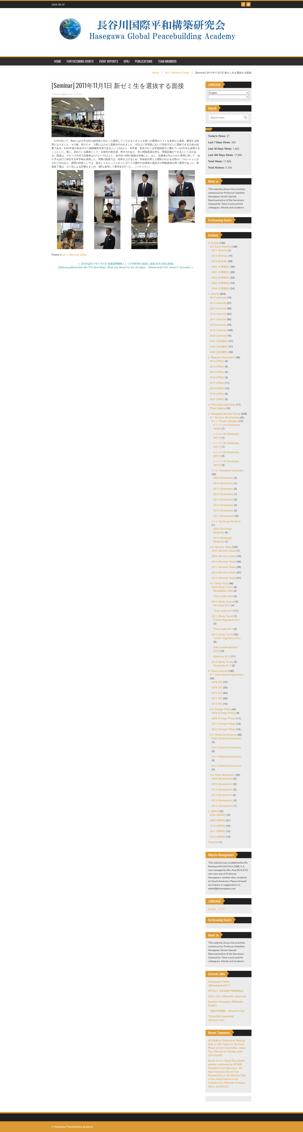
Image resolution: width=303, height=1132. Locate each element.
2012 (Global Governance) (226, 765)
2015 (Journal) (218, 308)
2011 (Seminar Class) (177, 72)
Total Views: (215, 161)
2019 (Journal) (218, 330)
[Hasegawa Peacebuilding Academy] (150, 32)
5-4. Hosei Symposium (222, 774)
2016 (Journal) (218, 313)
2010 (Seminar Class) (224, 561)
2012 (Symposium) (222, 800)
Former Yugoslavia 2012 (227, 638)
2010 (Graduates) (223, 483)
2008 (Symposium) (222, 778)
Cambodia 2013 (222, 665)
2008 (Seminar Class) (224, 550)
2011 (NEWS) (217, 831)
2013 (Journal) (218, 297)
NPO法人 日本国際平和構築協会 (226, 990)
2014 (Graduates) (223, 505)
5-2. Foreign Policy (220, 709)
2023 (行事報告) (221, 283)
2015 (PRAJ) (217, 372)
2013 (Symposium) (222, 805)
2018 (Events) (219, 255)
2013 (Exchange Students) (222, 539)
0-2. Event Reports (220, 246)
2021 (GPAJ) (217, 399)
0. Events (213, 243)
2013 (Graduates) (223, 499)
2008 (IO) (217, 682)
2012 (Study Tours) (222, 634)
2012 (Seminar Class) (224, 572)
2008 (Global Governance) (226, 738)
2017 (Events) (219, 250)
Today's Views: (217, 136)
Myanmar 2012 (221, 656)
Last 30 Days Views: (220, 148)
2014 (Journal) (218, 303)
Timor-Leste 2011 (223, 629)
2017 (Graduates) (223, 516)
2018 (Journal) (218, 324)
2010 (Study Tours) (222, 601)
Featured (213, 842)
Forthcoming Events (80, 61)
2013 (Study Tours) (222, 661)
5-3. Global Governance (223, 734)
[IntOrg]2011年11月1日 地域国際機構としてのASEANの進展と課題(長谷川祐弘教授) (126, 263)
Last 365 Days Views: (221, 155)
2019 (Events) (219, 261)
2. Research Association (221, 357)
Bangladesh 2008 (223, 590)
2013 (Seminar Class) (224, 578)
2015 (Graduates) (223, 510)
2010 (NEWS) (217, 825)
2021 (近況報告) (219, 341)
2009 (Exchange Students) (222, 530)
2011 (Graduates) (223, 488)
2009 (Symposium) (222, 784)
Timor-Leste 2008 (223, 596)
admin (64, 94)
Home (155, 72)
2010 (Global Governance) (226, 747)
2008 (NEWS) (217, 815)
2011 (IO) (217, 698)
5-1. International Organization (227, 674)
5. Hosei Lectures (218, 671)
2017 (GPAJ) (217, 382)
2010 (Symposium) (222, 789)
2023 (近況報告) (219, 352)
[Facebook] (243, 4)
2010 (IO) (217, 693)
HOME (57, 61)
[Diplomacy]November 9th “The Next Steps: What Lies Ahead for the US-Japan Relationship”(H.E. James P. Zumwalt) (125, 267)
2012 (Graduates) (223, 494)
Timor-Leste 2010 (223, 610)
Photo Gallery (217, 408)
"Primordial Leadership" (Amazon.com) (221, 1018)
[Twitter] (248, 4)
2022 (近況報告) (219, 346)
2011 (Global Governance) (226, 756)
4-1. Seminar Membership (224, 417)
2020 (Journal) (218, 335)
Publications (143, 61)
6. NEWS (213, 811)
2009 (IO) (217, 687)
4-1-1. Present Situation (225, 421)
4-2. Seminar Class (220, 547)
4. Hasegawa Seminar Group (224, 413)
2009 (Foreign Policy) (223, 718)
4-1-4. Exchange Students (226, 521)
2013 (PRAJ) (217, 361)
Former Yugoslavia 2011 (227, 619)
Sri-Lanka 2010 (221, 605)
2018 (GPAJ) (217, 388)
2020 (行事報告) (221, 266)
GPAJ (126, 61)
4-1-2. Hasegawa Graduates (227, 470)
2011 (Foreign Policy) (223, 723)
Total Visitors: (216, 167)
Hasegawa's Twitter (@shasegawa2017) (219, 983)
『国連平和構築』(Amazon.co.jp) (226, 1010)
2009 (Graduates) (223, 477)
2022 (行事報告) (221, 277)
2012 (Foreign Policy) (223, 729)
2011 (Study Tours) (222, 616)
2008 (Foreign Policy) (223, 713)
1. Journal (213, 293)
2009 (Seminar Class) (224, 556)
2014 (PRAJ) (217, 366)
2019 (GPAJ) (217, 393)
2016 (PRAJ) (217, 377)
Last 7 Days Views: (219, 142)
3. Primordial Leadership (221, 404)
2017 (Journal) (218, 319)
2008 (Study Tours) (222, 587)
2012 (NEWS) (217, 836)
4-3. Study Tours (219, 583)
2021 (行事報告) (221, 272)
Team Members (167, 61)
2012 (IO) (217, 703)
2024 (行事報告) (221, 288)
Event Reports (108, 61)
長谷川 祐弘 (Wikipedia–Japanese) (227, 996)
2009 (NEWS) (217, 820)
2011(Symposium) (222, 795)
